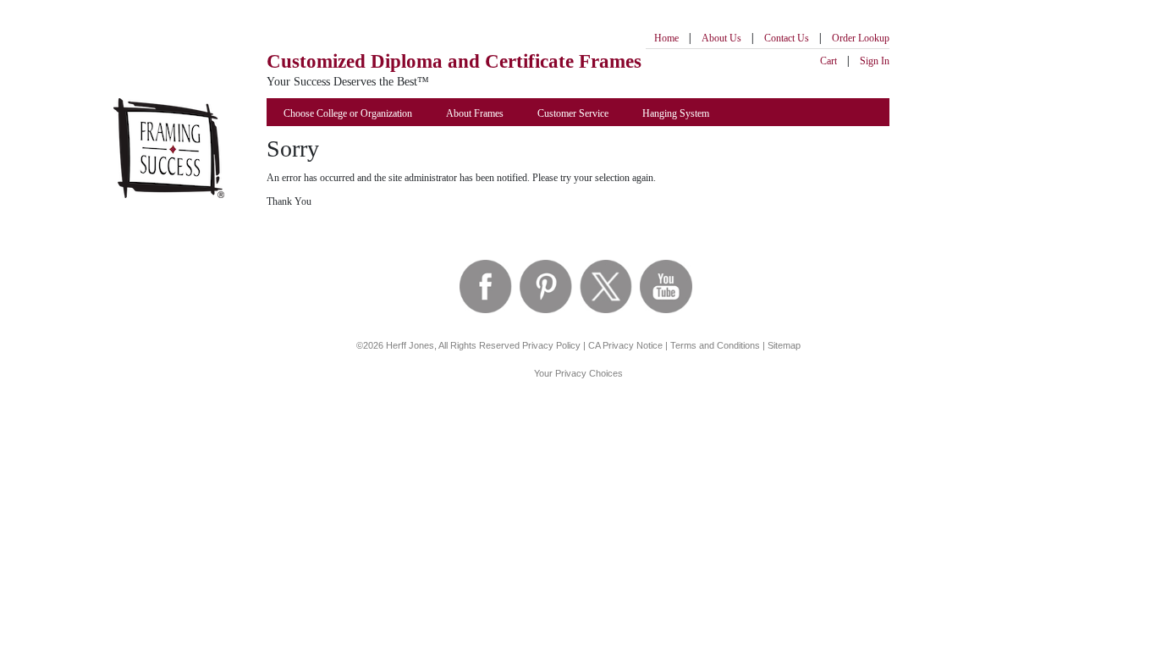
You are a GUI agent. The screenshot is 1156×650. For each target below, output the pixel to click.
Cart (828, 61)
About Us (721, 38)
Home (666, 38)
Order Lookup (860, 38)
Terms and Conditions (715, 345)
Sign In (874, 61)
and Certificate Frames (454, 61)
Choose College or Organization (347, 113)
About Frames (475, 113)
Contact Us (786, 38)
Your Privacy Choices (578, 373)
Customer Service (572, 113)
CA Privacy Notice (625, 345)
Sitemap (784, 345)
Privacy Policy (551, 345)
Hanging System (675, 113)
